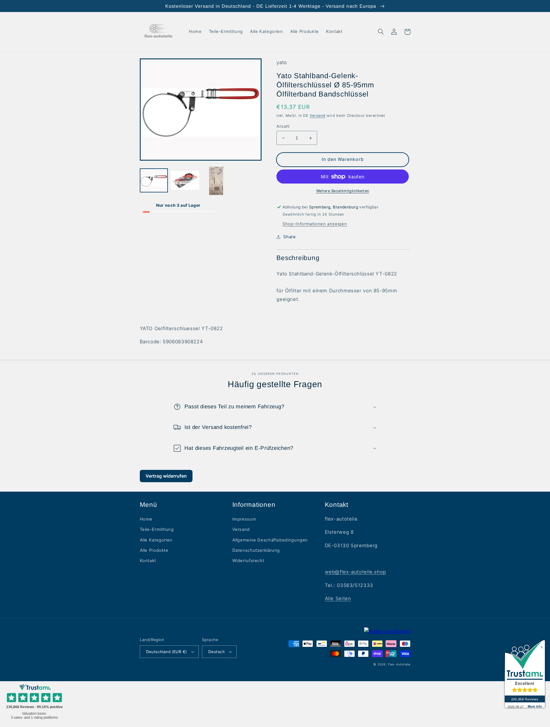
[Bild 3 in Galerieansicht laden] (216, 181)
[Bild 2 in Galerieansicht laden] (185, 181)
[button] (381, 31)
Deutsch (216, 651)
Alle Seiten (338, 598)
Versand (317, 115)
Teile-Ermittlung (157, 529)
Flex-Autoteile (399, 664)
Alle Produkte (154, 550)
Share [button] (289, 236)
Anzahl (283, 126)
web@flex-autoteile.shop (355, 572)
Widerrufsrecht (248, 560)
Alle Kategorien (156, 540)
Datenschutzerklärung (256, 550)
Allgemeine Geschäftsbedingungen (270, 540)
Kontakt (148, 560)
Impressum (244, 519)
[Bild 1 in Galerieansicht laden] (154, 181)
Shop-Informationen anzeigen (314, 223)
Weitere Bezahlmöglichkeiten (342, 191)
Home (146, 519)
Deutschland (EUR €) (166, 651)
